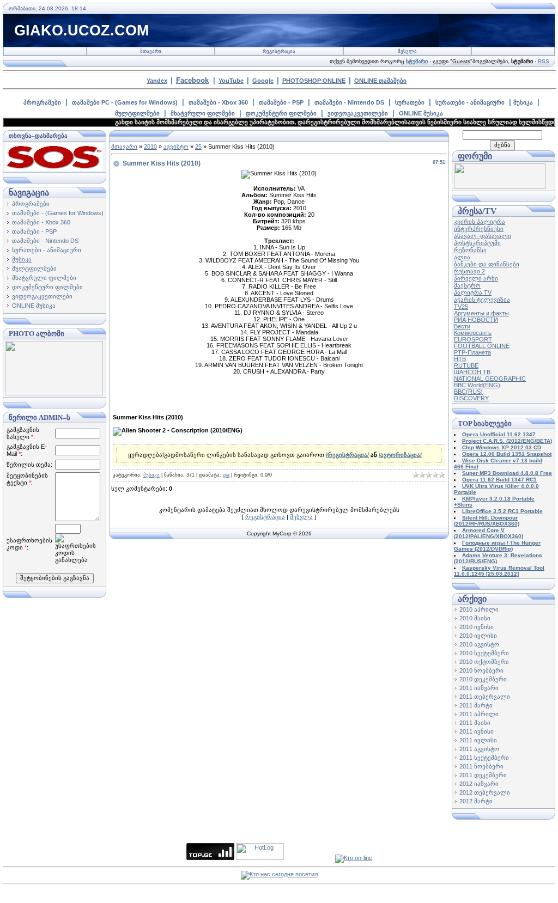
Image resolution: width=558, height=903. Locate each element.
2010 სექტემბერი (484, 653)
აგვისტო (176, 146)
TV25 (461, 306)
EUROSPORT (473, 339)
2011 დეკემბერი (483, 775)
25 (198, 146)
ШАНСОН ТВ (472, 372)
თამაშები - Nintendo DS (349, 102)
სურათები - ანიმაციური (470, 102)
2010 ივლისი (478, 635)
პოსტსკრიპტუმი (477, 243)
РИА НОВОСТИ (476, 319)
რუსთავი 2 (469, 271)
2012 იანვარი (479, 783)
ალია (462, 257)
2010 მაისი (474, 618)
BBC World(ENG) (477, 385)
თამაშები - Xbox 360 (218, 102)
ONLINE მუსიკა (421, 113)
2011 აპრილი (479, 714)
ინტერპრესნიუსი (479, 228)
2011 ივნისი (476, 731)
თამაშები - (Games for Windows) (58, 213)
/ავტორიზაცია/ (400, 455)
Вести (462, 326)
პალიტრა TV (473, 292)
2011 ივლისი (478, 740)
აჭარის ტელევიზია (482, 299)
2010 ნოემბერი (481, 670)
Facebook (192, 80)
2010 (150, 146)
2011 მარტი (476, 705)
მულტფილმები (137, 113)
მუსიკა (523, 102)
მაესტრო (467, 285)
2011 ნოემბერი (481, 766)
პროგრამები (42, 102)
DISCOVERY (471, 398)
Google (263, 80)
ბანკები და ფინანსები (486, 264)
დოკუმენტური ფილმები (281, 113)
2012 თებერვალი (484, 792)
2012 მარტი (476, 801)
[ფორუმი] (499, 187)
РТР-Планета (472, 352)
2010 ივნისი (476, 627)
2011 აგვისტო (479, 749)
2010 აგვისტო (479, 644)
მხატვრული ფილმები (203, 113)
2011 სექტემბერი (484, 757)
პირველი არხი (476, 278)
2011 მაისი (474, 722)
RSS (543, 61)
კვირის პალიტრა (479, 221)
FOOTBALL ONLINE (482, 346)
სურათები (409, 102)
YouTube (231, 80)
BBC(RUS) (468, 391)
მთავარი (150, 51)
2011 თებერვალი (484, 696)
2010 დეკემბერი (483, 679)
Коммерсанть (473, 333)
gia (226, 475)
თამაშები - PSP (281, 102)
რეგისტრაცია (279, 51)
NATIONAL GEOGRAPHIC (490, 378)
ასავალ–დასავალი (482, 236)
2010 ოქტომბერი (484, 661)
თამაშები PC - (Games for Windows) (125, 102)
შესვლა (407, 51)
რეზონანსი (470, 250)
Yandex (157, 80)
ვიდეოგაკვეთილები (357, 113)
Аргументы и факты (481, 313)
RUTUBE (466, 365)
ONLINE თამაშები (380, 80)
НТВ (460, 359)
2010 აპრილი (479, 609)
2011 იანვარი (479, 688)
